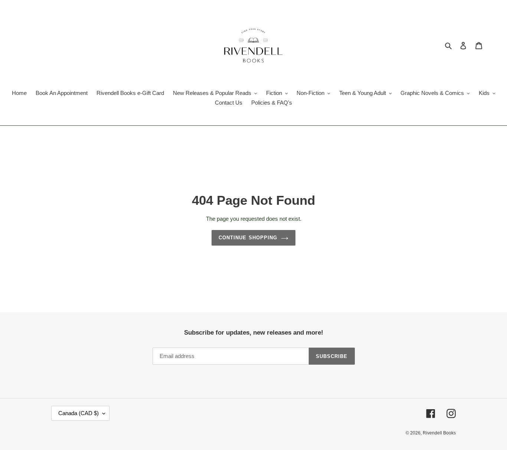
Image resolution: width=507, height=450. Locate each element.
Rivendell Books (439, 433)
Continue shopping (248, 237)
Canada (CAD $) (78, 413)
